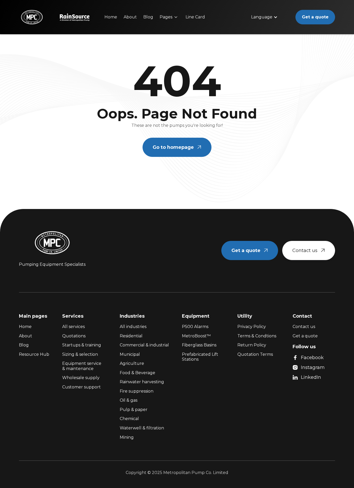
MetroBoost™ (196, 335)
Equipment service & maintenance (81, 366)
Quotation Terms (255, 354)
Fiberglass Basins (199, 345)
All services (73, 326)
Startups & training (81, 345)
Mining (127, 437)
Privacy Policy (251, 326)
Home (110, 17)
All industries (133, 326)
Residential (131, 335)
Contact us (308, 250)
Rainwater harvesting (142, 381)
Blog (148, 17)
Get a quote (315, 17)
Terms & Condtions (256, 335)
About (130, 17)
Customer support (81, 387)
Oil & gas (128, 400)
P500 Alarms (195, 326)
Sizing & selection (80, 354)
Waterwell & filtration (142, 428)
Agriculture (132, 363)
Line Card (195, 17)
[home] (32, 17)
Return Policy (251, 345)
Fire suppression (136, 391)
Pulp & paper (133, 409)
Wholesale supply (81, 377)
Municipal (130, 354)
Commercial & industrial (144, 345)
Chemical (129, 418)
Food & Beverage (137, 372)
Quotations (74, 335)
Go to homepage (177, 147)
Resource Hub (34, 354)
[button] (169, 17)
